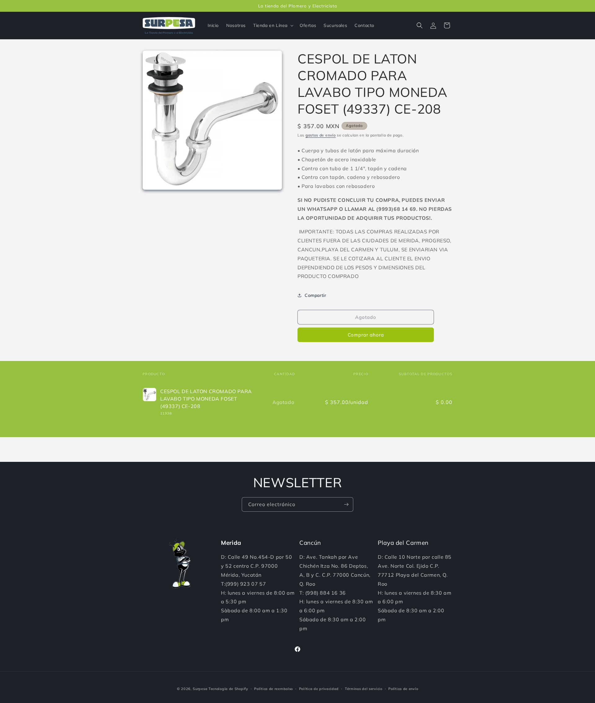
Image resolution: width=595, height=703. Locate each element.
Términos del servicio (363, 689)
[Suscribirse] (346, 504)
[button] (272, 25)
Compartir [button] (315, 295)
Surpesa (200, 689)
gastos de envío (321, 135)
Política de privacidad (319, 689)
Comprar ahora (366, 335)
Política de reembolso (273, 689)
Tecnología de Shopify (228, 689)
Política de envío (403, 689)
